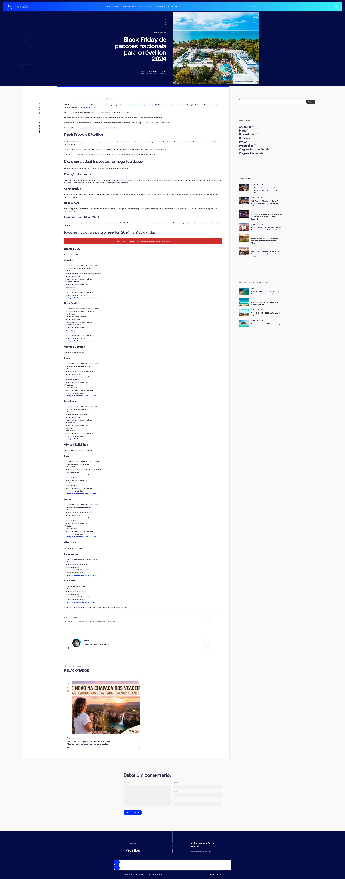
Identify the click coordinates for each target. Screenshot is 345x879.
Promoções (247, 146)
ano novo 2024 (69, 621)
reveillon (92, 621)
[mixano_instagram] (220, 875)
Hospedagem (159, 6)
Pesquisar (239, 99)
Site (175, 800)
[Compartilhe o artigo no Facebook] (40, 113)
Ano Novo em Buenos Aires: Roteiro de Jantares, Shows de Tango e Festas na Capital (265, 190)
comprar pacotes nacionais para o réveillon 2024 (142, 105)
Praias (141, 6)
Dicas (167, 6)
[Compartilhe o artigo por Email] (40, 100)
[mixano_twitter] (213, 875)
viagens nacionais (112, 621)
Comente (126, 783)
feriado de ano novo (90, 107)
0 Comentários (152, 73)
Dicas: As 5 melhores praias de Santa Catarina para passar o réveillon (265, 292)
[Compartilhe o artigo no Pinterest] (40, 107)
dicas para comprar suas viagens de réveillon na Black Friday (99, 128)
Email (176, 791)
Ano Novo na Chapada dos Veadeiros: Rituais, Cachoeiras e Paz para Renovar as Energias (88, 743)
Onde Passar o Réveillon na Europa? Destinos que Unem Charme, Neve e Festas (264, 203)
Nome (176, 783)
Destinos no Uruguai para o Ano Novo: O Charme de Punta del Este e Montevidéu (266, 228)
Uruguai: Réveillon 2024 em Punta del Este (265, 314)
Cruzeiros (149, 6)
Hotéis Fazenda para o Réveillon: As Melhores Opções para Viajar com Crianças (264, 240)
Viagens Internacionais (129, 6)
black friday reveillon (81, 621)
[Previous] (117, 862)
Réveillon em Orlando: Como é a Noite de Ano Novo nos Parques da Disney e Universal (266, 216)
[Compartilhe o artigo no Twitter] (40, 110)
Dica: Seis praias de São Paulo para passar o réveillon (264, 303)
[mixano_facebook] (210, 875)
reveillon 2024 (101, 621)
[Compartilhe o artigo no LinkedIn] (40, 103)
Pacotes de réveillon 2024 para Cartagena (267, 324)
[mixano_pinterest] (217, 875)
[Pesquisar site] (336, 6)
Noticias (174, 6)
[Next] (117, 867)
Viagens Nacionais (113, 6)
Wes (142, 73)
